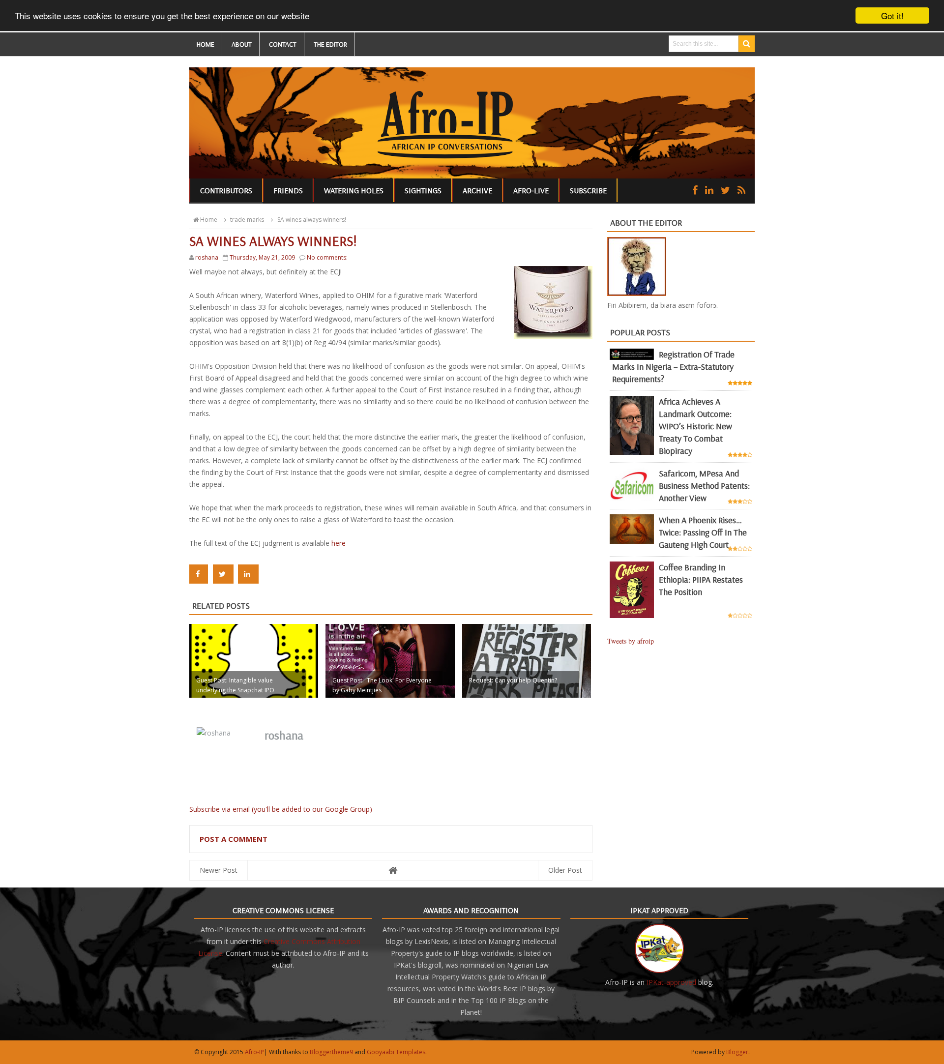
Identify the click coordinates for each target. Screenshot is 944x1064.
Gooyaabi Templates (396, 1052)
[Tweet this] (223, 574)
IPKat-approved (671, 982)
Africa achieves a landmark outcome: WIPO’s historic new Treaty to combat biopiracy (695, 426)
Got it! (892, 15)
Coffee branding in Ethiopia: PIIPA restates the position (701, 579)
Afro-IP (254, 1052)
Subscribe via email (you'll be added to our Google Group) (280, 809)
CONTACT (282, 44)
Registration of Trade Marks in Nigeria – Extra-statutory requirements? (673, 366)
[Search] (746, 43)
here (338, 543)
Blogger (737, 1052)
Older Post (565, 870)
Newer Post (218, 870)
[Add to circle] (709, 190)
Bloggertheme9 (331, 1052)
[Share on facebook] (198, 574)
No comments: (327, 257)
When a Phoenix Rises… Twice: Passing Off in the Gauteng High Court (703, 532)
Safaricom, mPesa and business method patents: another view (704, 485)
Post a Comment (233, 839)
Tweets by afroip (630, 641)
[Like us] (695, 190)
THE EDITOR (330, 44)
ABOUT (242, 44)
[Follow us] (725, 190)
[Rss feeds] (741, 190)
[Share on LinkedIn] (248, 574)
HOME (205, 44)
